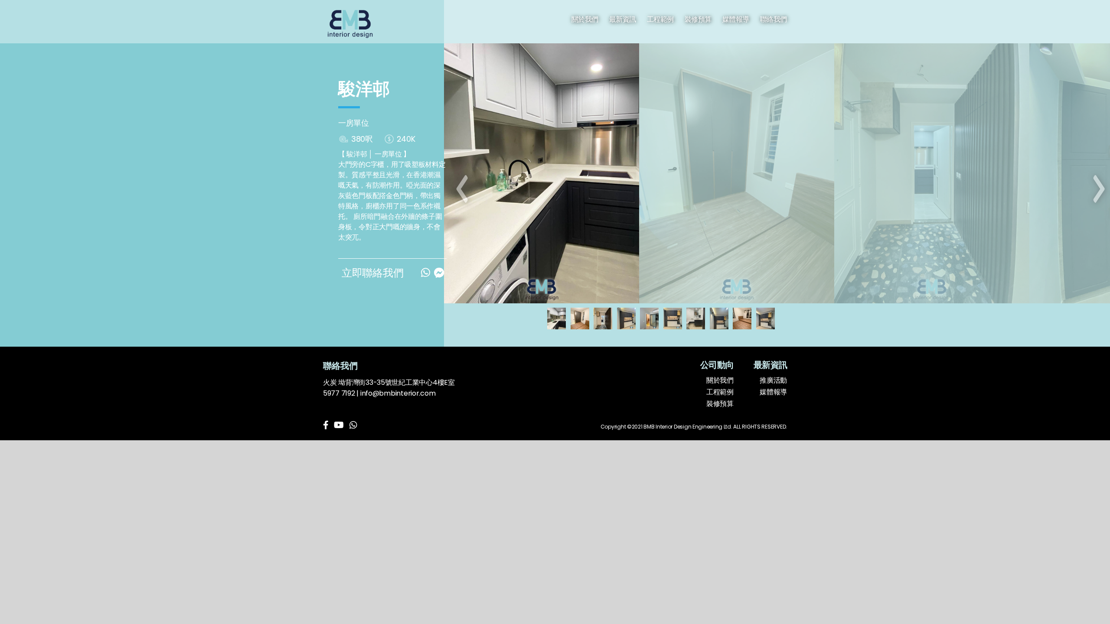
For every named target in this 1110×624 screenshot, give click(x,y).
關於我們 (584, 19)
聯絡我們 (773, 19)
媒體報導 (735, 19)
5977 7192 (339, 393)
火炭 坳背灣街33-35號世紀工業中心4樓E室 (389, 382)
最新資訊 (622, 19)
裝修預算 (698, 19)
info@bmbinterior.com (398, 393)
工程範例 (660, 19)
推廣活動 (773, 380)
